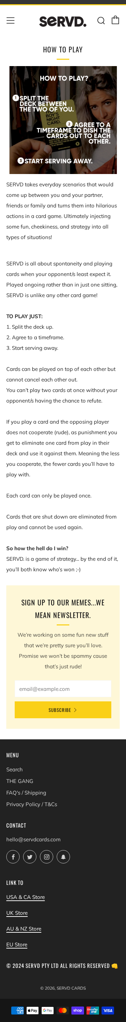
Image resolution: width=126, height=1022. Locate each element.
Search (14, 769)
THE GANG (19, 781)
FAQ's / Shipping (26, 792)
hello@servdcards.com (33, 839)
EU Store (16, 944)
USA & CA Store (25, 897)
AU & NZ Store (23, 928)
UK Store (17, 912)
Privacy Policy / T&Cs (31, 804)
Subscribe (60, 709)
